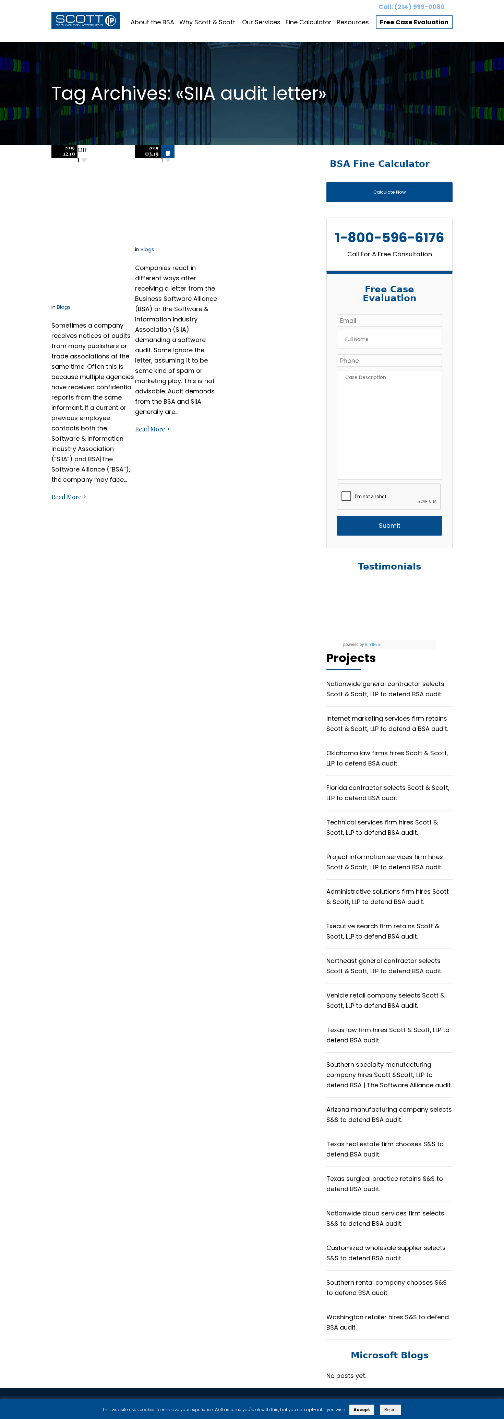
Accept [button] (361, 1409)
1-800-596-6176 (389, 237)
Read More (66, 497)
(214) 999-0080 (419, 6)
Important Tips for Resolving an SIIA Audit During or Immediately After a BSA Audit (91, 230)
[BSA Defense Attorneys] (85, 22)
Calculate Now (389, 192)
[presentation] (389, 497)
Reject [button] (390, 1409)
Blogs (64, 306)
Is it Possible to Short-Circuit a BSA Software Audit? (177, 191)
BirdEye (372, 644)
